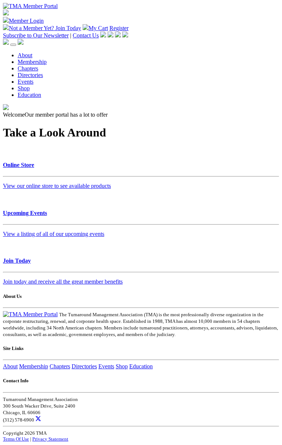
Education (29, 95)
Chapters (28, 68)
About (25, 55)
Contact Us (86, 35)
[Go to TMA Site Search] (21, 43)
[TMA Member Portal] (30, 6)
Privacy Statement (50, 439)
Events (25, 82)
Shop (24, 88)
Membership (32, 62)
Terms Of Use (16, 439)
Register (119, 28)
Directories (30, 75)
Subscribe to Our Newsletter (36, 35)
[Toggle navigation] (13, 45)
